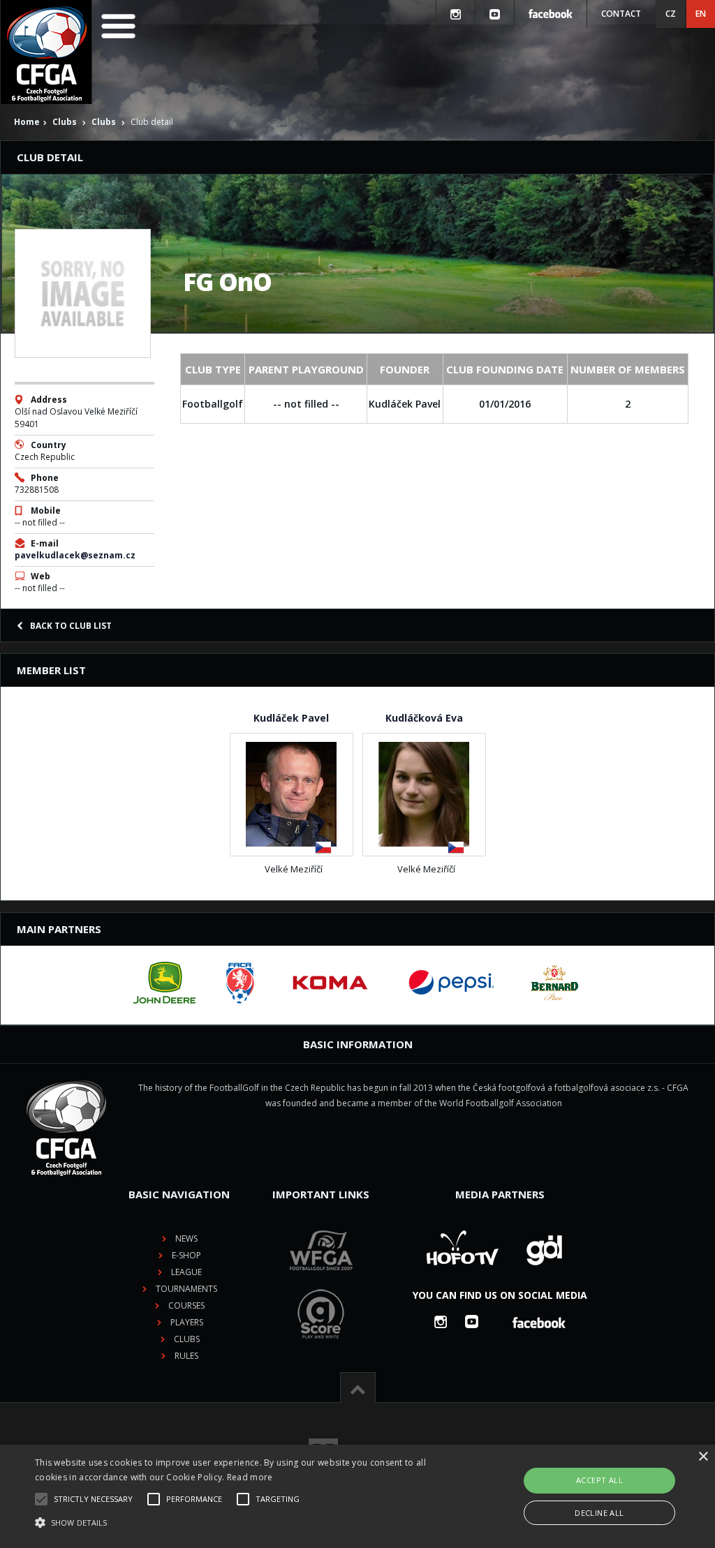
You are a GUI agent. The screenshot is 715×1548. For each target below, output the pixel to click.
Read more (250, 1477)
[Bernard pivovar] (554, 983)
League (186, 1272)
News (186, 1238)
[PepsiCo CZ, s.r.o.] (451, 983)
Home (27, 122)
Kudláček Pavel (291, 717)
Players (186, 1322)
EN (700, 14)
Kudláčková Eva (424, 717)
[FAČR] (240, 983)
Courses (186, 1305)
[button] (245, 1523)
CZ (670, 14)
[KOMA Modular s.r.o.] (330, 983)
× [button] (703, 1457)
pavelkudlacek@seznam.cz (75, 555)
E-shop (186, 1255)
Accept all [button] (599, 1480)
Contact (621, 14)
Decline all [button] (599, 1513)
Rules (186, 1356)
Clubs (64, 122)
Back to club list (71, 626)
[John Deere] (164, 983)
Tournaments (186, 1289)
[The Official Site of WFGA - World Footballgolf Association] (321, 1281)
